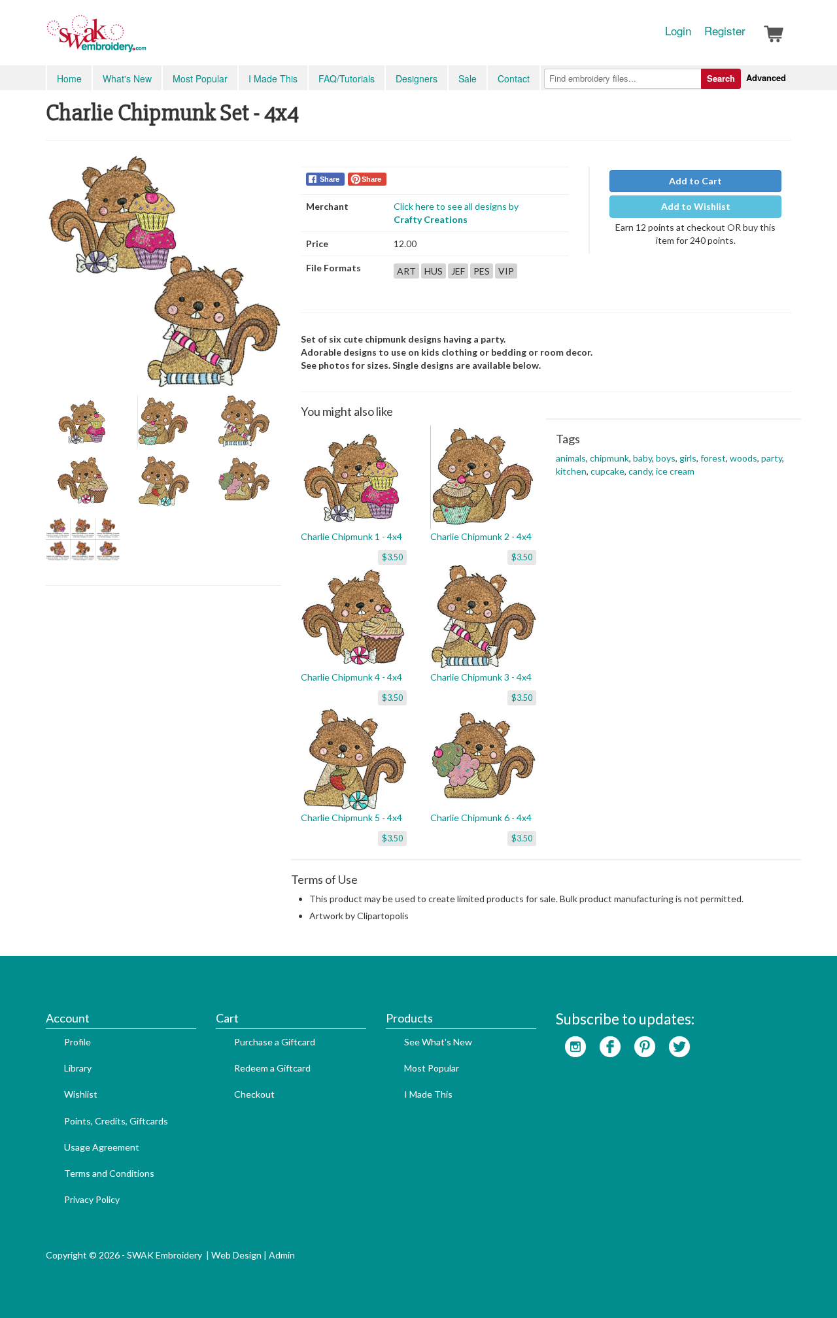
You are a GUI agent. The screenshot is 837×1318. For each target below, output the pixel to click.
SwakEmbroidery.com (144, 39)
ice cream (675, 471)
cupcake (607, 471)
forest (713, 458)
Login (678, 31)
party (771, 458)
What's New (127, 78)
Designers (416, 78)
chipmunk (609, 458)
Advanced (766, 77)
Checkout (254, 1094)
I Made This (273, 78)
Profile (77, 1041)
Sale (467, 78)
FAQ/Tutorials (346, 78)
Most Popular (200, 78)
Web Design (236, 1254)
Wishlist (80, 1094)
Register (724, 31)
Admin (282, 1254)
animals (571, 458)
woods (743, 458)
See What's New (438, 1041)
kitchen (571, 471)
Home (69, 78)
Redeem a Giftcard (272, 1067)
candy (640, 471)
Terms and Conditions (109, 1173)
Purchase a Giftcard (274, 1041)
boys (665, 458)
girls (687, 458)
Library (78, 1067)
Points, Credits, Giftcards (116, 1120)
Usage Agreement (101, 1147)
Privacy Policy (92, 1199)
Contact (514, 78)
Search (721, 78)
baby (642, 458)
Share (329, 179)
